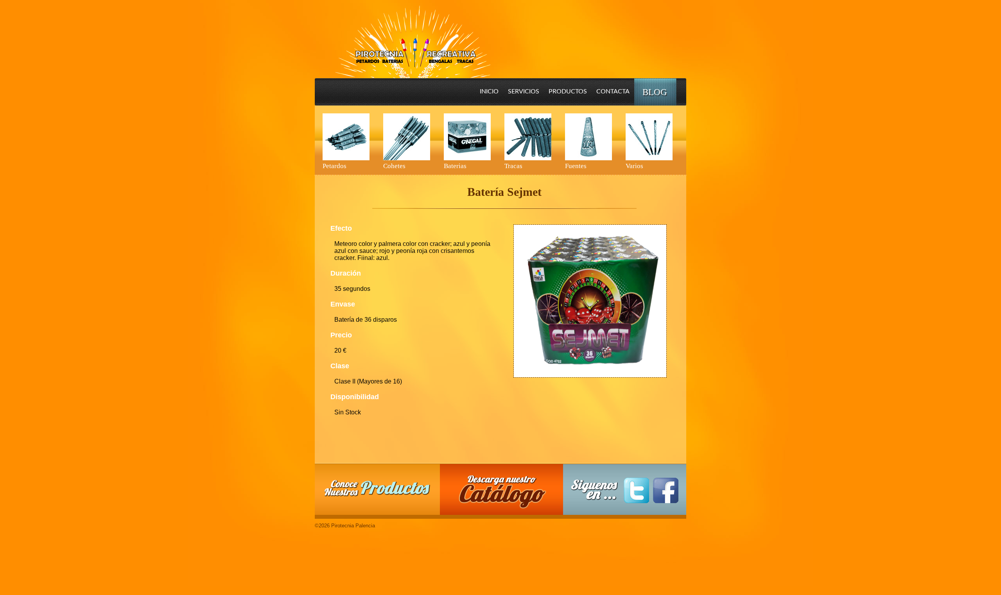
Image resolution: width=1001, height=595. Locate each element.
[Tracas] (527, 136)
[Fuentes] (588, 136)
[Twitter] (636, 490)
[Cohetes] (406, 136)
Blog (654, 92)
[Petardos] (346, 136)
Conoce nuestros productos (377, 488)
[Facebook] (665, 490)
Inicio (489, 91)
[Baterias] (467, 136)
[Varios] (649, 136)
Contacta (613, 91)
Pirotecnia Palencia (412, 36)
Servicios (523, 91)
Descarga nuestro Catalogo (505, 493)
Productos (568, 91)
